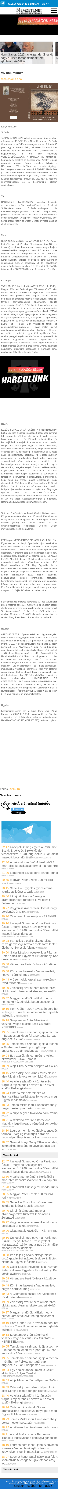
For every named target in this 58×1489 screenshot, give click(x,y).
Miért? (45, 4)
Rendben (19, 1485)
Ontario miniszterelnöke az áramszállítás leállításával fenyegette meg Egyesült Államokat (29, 1096)
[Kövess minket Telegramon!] (26, 842)
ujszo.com (39, 892)
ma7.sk (4, 919)
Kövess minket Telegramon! (23, 4)
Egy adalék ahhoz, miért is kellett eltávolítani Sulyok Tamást (27, 1057)
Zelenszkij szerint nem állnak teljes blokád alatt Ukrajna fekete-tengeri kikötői (28, 989)
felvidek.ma (26, 983)
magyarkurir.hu (23, 960)
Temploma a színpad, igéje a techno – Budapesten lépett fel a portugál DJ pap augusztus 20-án (29, 1036)
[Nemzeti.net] (29, 11)
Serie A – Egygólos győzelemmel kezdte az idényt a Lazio (27, 890)
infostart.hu (7, 869)
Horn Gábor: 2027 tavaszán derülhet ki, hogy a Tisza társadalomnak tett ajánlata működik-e (27, 58)
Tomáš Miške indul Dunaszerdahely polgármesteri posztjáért (29, 1106)
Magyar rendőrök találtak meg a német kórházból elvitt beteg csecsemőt (27, 1000)
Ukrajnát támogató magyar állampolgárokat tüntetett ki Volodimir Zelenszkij (25, 900)
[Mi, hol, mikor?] (29, 120)
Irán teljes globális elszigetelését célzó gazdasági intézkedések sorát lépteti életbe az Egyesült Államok (29, 944)
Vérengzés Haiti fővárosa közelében (33, 964)
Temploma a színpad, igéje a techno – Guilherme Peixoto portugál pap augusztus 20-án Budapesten (29, 1047)
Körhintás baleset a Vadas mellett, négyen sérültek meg (28, 973)
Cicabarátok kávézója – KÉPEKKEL (33, 916)
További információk (39, 1485)
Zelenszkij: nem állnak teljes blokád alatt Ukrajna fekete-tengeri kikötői (28, 1074)
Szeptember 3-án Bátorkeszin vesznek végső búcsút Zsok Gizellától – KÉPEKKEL (27, 1024)
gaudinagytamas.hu (41, 858)
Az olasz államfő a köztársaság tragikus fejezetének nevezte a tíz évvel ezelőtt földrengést (27, 1085)
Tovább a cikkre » (10, 795)
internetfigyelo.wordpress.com (17, 936)
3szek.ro (14, 789)
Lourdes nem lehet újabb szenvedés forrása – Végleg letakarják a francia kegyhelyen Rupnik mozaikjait (29, 1134)
